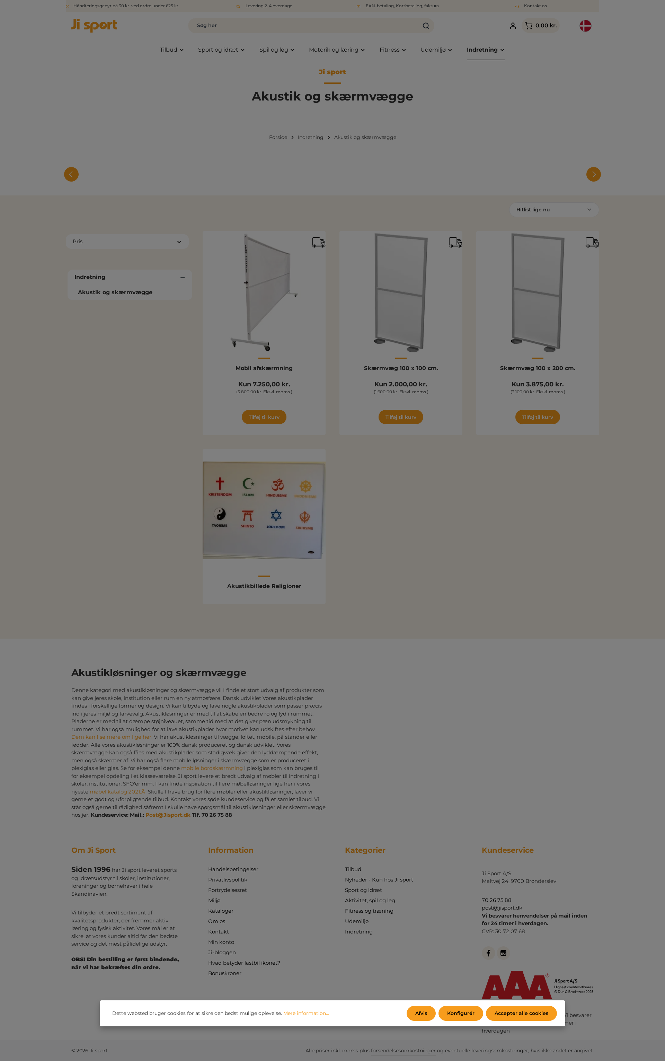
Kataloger (220, 910)
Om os (216, 921)
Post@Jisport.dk (167, 815)
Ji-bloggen (222, 952)
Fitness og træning (369, 910)
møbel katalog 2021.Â (118, 791)
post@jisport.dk (502, 907)
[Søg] (426, 25)
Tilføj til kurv (264, 417)
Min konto (221, 942)
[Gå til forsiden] (94, 26)
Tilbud (353, 869)
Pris (77, 241)
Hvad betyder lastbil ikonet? (244, 962)
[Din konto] (512, 25)
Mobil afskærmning (264, 368)
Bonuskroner (224, 973)
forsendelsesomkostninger (403, 1050)
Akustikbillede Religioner (264, 586)
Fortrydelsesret (227, 890)
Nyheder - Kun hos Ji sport (379, 879)
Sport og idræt (363, 890)
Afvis (421, 1013)
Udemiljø (357, 921)
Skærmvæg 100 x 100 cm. (401, 368)
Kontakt (218, 931)
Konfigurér (461, 1013)
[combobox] (303, 25)
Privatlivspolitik (227, 879)
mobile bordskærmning (212, 768)
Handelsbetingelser (233, 869)
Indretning (359, 931)
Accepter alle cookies (521, 1013)
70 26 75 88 (497, 900)
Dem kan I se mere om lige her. (111, 737)
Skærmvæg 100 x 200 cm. (537, 368)
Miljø (214, 900)
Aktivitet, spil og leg (370, 900)
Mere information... (306, 1013)
